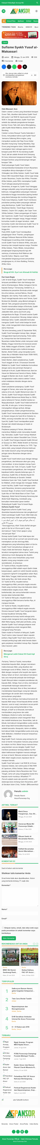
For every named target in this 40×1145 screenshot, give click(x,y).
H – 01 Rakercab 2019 (20, 1027)
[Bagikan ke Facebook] (4, 67)
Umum (19, 1029)
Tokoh (5, 42)
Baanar (36, 21)
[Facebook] (14, 1132)
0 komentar (8, 61)
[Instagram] (18, 1132)
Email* (4, 918)
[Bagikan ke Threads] (25, 67)
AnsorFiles (11, 21)
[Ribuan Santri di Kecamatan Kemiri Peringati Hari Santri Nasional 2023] (9, 839)
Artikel (28, 21)
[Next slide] (37, 944)
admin (25, 791)
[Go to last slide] (34, 944)
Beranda (5, 1124)
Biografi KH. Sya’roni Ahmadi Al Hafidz (21, 272)
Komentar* (6, 885)
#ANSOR (29, 27)
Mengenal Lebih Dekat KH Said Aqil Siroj (19, 655)
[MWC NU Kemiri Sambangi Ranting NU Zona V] (10, 957)
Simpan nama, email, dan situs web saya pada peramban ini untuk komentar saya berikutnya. (20, 930)
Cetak (20, 61)
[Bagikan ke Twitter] (9, 67)
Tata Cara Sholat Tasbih (22, 999)
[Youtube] (26, 1132)
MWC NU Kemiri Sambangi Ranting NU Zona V (10, 972)
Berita (5, 967)
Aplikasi (21, 21)
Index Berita (34, 1124)
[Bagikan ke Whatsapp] (14, 67)
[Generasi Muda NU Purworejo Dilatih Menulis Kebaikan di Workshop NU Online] (9, 827)
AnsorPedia (24, 1124)
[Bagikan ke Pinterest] (19, 67)
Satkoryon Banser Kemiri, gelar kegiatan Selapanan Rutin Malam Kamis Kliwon (22, 990)
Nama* (4, 909)
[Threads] (22, 1132)
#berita (20, 27)
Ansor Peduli (13, 1124)
